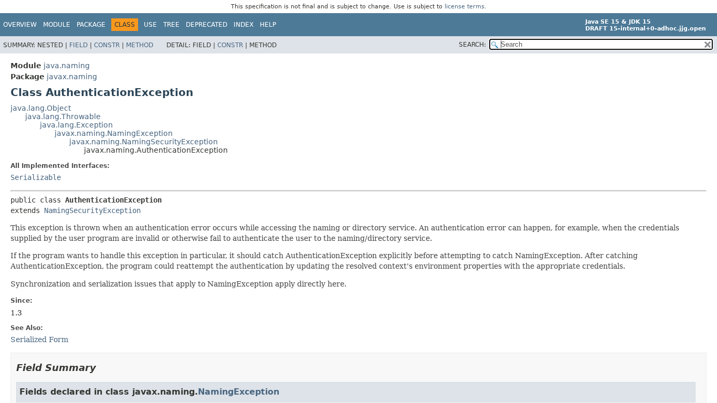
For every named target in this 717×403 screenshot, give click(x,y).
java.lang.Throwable (63, 116)
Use (150, 24)
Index (244, 24)
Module (56, 24)
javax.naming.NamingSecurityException (143, 141)
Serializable (35, 177)
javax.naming (72, 76)
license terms (464, 6)
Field (78, 45)
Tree (171, 24)
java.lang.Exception (76, 125)
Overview (20, 24)
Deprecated (206, 24)
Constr (107, 45)
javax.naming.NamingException (114, 133)
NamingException (238, 392)
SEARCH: (472, 44)
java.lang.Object (40, 108)
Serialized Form (39, 339)
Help (268, 24)
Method (139, 45)
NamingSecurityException (92, 210)
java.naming (67, 65)
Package (91, 24)
